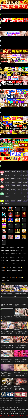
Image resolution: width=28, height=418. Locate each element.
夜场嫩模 (18, 260)
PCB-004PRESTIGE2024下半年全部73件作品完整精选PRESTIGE (21, 333)
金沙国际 (20, 270)
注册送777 (12, 250)
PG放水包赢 (18, 253)
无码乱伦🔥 (3, 270)
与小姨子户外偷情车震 (20, 293)
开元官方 (9, 270)
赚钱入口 (9, 280)
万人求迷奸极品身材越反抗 (6, 317)
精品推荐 (7, 171)
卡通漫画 (7, 193)
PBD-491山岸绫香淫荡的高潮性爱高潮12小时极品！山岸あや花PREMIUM (20, 348)
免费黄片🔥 (3, 280)
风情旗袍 (7, 189)
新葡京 (22, 250)
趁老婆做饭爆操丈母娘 (6, 293)
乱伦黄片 (2, 260)
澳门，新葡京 (3, 274)
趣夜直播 (13, 260)
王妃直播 (22, 257)
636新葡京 (9, 267)
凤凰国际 (13, 253)
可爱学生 (19, 186)
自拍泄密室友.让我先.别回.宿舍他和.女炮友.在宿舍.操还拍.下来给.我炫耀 (7, 347)
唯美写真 (19, 193)
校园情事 (13, 200)
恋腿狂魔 (25, 186)
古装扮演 (7, 186)
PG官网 (7, 247)
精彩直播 (2, 257)
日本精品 (13, 175)
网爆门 (25, 193)
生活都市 (7, 200)
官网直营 (17, 247)
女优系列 (13, 186)
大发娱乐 (8, 264)
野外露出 (25, 182)
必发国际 (23, 260)
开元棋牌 (12, 247)
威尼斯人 (2, 247)
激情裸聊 (15, 267)
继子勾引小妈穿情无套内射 (6, 305)
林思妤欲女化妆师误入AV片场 (6, 388)
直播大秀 (20, 274)
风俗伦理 (25, 200)
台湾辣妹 (7, 178)
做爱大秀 (15, 274)
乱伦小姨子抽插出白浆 (20, 317)
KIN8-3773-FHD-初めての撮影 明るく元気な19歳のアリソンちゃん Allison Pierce (21, 376)
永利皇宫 (20, 264)
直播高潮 (24, 253)
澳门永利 (22, 247)
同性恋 (25, 196)
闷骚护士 (25, 189)
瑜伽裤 (19, 189)
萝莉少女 (25, 171)
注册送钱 (7, 250)
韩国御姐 (13, 178)
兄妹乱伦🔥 (20, 277)
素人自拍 (25, 175)
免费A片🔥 (14, 277)
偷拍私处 (7, 260)
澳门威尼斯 (3, 277)
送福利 (17, 250)
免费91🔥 (9, 277)
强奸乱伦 (13, 171)
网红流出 (19, 182)
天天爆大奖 (14, 270)
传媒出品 (7, 196)
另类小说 (7, 203)
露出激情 (13, 193)
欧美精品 (19, 171)
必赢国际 (7, 253)
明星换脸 (13, 189)
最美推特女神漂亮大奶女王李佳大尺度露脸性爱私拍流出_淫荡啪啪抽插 (7, 376)
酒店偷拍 (12, 257)
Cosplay (19, 175)
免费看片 (9, 274)
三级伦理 (7, 175)
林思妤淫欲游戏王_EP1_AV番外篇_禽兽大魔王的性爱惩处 (21, 389)
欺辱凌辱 (7, 182)
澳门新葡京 (3, 264)
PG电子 (2, 250)
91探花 (13, 182)
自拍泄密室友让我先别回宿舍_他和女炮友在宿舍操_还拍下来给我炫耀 (7, 361)
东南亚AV (25, 178)
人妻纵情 (19, 200)
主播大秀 (17, 257)
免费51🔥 (20, 267)
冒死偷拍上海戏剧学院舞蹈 (20, 305)
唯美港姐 (19, 178)
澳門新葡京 (14, 264)
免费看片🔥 (3, 267)
